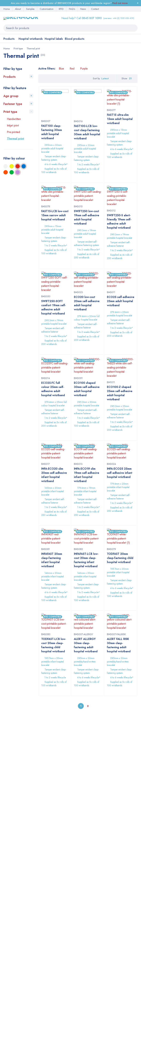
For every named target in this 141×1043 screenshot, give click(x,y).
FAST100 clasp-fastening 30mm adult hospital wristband (51, 132)
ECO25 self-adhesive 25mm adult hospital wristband (120, 301)
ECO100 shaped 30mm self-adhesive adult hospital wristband (87, 389)
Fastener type (12, 104)
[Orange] (5, 172)
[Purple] (17, 172)
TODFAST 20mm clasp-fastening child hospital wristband (120, 558)
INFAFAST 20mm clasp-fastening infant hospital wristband (51, 560)
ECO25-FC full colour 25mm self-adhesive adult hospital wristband (53, 389)
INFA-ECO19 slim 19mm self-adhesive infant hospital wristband (86, 475)
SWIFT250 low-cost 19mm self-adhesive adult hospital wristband (86, 217)
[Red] (17, 166)
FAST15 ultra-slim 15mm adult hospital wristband (120, 119)
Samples (30, 9)
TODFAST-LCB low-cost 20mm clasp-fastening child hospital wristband (53, 645)
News (83, 9)
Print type (18, 48)
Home (6, 9)
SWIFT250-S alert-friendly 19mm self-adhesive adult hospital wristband (119, 221)
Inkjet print (13, 125)
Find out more (120, 3)
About (18, 9)
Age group (10, 96)
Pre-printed (13, 132)
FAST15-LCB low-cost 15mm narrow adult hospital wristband (54, 215)
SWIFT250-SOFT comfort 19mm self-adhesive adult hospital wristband (53, 307)
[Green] (11, 172)
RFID (61, 9)
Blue (61, 69)
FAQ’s (72, 9)
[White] (5, 166)
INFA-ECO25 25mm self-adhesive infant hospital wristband (119, 473)
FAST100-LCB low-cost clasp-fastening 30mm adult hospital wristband (87, 132)
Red (72, 69)
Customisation (46, 9)
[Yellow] (11, 166)
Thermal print (15, 139)
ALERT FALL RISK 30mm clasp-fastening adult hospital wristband (119, 645)
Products (9, 76)
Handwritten (14, 119)
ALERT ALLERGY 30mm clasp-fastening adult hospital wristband (85, 645)
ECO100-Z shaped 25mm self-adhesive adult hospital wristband (119, 393)
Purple (84, 69)
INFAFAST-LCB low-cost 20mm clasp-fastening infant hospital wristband (86, 560)
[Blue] (23, 166)
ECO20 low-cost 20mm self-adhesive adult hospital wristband (87, 303)
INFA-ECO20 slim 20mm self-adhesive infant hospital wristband (54, 475)
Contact (95, 9)
